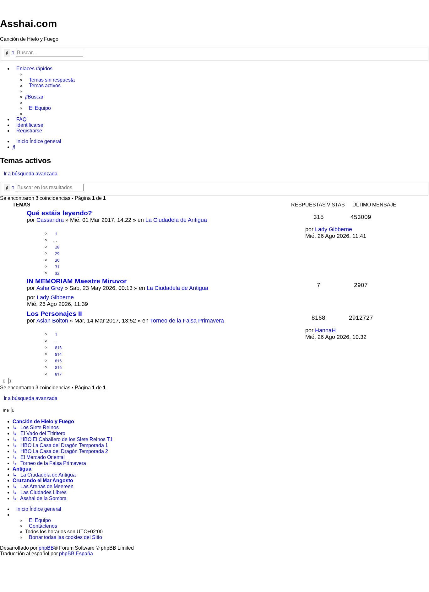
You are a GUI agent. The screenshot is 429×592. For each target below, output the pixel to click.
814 (58, 354)
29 (57, 253)
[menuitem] (50, 80)
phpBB (46, 548)
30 (57, 260)
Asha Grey (49, 288)
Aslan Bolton (52, 320)
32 (57, 273)
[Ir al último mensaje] (356, 229)
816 (58, 367)
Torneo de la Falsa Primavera (187, 320)
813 (58, 347)
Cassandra (50, 220)
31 (57, 266)
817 (58, 374)
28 (57, 247)
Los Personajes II (54, 313)
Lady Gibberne (333, 229)
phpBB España (76, 553)
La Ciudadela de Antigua (176, 220)
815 (58, 361)
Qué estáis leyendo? (59, 212)
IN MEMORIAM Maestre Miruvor (77, 281)
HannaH (325, 330)
